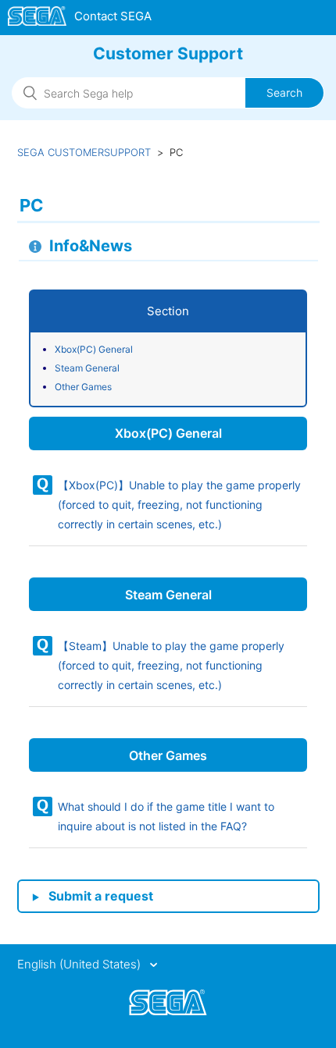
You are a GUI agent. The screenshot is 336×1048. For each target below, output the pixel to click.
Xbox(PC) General (94, 349)
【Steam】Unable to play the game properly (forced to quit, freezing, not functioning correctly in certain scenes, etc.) (171, 665)
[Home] (80, 18)
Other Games (83, 387)
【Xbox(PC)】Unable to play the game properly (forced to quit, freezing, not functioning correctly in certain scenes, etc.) (179, 504)
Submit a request (100, 896)
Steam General (87, 368)
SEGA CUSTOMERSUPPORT (84, 152)
